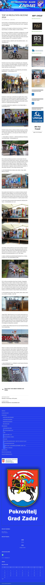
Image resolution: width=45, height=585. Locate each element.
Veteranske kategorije (7, 419)
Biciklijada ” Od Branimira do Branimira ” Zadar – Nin (15, 445)
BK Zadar (13, 19)
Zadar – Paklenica (8, 447)
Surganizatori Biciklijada (9, 443)
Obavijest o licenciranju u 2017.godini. (9, 398)
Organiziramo (4, 426)
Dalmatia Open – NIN (8, 434)
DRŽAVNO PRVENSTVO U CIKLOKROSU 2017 (11, 402)
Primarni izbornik (43, 10)
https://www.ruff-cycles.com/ (36, 18)
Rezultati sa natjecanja (6, 452)
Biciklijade (5, 439)
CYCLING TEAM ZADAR (8, 10)
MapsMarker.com (7, 557)
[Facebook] (33, 94)
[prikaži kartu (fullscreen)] (3, 554)
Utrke (4, 432)
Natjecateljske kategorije (8, 417)
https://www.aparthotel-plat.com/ (37, 31)
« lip (2, 578)
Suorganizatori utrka (7, 428)
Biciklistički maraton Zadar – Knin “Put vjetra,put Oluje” (15, 441)
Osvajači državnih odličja (7, 454)
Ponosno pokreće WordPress (6, 583)
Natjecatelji (4, 415)
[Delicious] (33, 103)
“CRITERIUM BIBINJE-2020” (8, 430)
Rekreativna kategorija (7, 421)
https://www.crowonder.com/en (36, 53)
